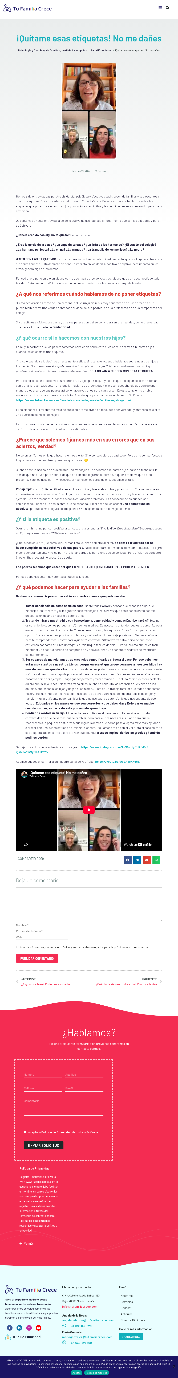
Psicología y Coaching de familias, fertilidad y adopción (52, 50)
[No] (174, 1366)
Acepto (76, 1372)
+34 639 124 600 (80, 1343)
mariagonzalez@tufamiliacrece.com (87, 1337)
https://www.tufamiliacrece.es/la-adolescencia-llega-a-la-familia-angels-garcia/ (73, 400)
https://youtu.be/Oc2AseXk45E (117, 761)
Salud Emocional (101, 50)
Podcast (126, 1308)
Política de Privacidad (56, 1132)
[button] (160, 8)
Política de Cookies (96, 1372)
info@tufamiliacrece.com (79, 1306)
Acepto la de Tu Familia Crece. (63, 1132)
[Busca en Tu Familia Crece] (167, 6)
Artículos (126, 1314)
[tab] (39, 1243)
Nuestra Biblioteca (133, 1320)
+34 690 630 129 (80, 1326)
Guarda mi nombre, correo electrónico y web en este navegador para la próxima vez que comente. (84, 947)
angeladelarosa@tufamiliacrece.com (88, 1320)
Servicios (127, 1301)
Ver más (29, 1243)
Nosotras (127, 1295)
